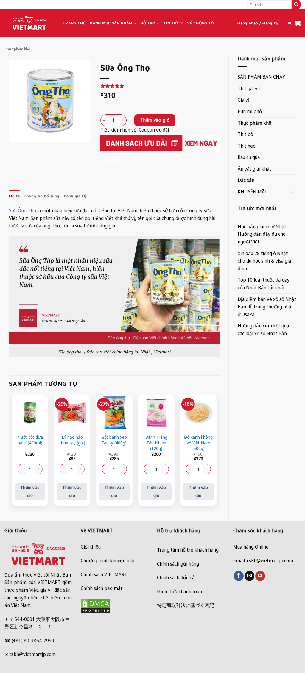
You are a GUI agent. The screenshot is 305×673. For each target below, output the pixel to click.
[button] (257, 23)
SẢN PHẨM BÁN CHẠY (261, 77)
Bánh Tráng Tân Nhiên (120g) (156, 443)
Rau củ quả (249, 157)
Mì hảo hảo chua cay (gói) (72, 440)
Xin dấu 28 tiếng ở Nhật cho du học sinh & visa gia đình (264, 261)
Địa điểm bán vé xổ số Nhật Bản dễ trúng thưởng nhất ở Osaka (267, 307)
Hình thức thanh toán (179, 591)
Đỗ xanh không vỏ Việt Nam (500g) (198, 443)
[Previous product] (295, 49)
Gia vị (243, 99)
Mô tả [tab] (14, 196)
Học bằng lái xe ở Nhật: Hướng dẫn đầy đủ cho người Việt (262, 234)
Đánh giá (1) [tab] (75, 196)
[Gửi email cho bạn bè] (117, 160)
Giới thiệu (91, 547)
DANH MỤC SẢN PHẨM (111, 23)
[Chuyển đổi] (292, 192)
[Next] (216, 452)
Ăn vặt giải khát (254, 168)
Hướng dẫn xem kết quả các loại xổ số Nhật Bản (263, 329)
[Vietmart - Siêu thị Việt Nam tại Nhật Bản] (29, 23)
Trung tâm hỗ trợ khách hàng (188, 549)
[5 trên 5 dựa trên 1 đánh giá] (160, 85)
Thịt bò (245, 134)
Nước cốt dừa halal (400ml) (30, 440)
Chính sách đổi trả (176, 577)
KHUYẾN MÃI (252, 191)
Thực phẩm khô (17, 48)
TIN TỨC (171, 23)
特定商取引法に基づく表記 (185, 605)
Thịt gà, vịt (249, 88)
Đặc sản (246, 180)
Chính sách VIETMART (104, 574)
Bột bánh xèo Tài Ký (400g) (114, 440)
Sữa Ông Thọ (22, 210)
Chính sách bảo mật (101, 588)
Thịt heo (247, 146)
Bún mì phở (250, 111)
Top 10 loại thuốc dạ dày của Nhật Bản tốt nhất (264, 284)
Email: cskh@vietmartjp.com (263, 560)
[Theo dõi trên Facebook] (239, 576)
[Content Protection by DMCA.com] (96, 605)
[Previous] (12, 452)
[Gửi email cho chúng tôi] (249, 576)
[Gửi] (296, 4)
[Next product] (283, 49)
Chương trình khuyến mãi (107, 560)
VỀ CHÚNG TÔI (201, 23)
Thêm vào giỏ (155, 120)
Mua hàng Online (251, 547)
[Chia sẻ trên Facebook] (106, 160)
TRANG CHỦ (74, 23)
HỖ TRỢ (148, 23)
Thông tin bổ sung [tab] (41, 196)
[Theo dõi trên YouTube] (260, 576)
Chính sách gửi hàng (178, 563)
